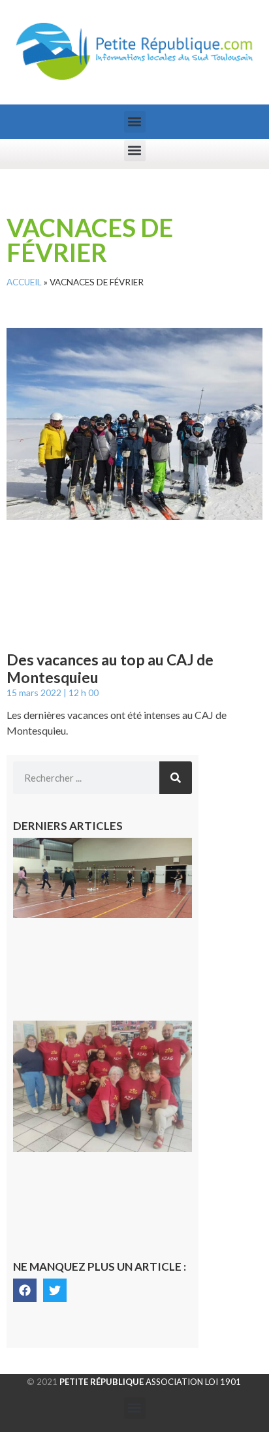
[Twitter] (55, 1290)
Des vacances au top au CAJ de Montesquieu (110, 668)
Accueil (24, 282)
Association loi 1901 (150, 1381)
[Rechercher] (175, 777)
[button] (135, 122)
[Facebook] (25, 1290)
